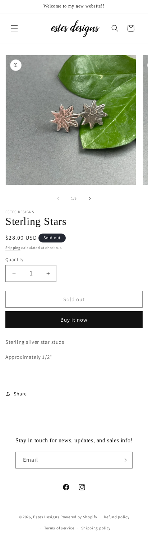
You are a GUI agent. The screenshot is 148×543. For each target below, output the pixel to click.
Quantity (14, 259)
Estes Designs (46, 516)
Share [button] (20, 393)
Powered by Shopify (78, 516)
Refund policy (116, 516)
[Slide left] (58, 198)
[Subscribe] (124, 460)
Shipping (12, 247)
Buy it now (74, 319)
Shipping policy (96, 527)
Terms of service (59, 527)
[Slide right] (90, 198)
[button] (14, 28)
